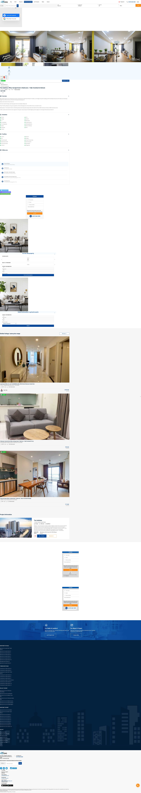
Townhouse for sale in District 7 (5, 678)
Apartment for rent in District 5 (5, 724)
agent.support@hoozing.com (6, 780)
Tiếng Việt (122, 1)
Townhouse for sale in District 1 (5, 676)
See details (34, 359)
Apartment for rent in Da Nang (5, 723)
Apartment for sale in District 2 (5, 651)
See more (64, 333)
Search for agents (4, 771)
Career (48, 1)
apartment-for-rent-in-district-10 (6, 726)
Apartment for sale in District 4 (5, 654)
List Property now (50, 635)
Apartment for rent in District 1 (5, 716)
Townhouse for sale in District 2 (5, 668)
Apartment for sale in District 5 (5, 663)
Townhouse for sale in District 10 (6, 683)
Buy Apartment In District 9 (5, 661)
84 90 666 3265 (19, 756)
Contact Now (76, 635)
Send (20, 763)
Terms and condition (3, 791)
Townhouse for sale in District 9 (5, 681)
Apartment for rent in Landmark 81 (6, 693)
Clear (138, 5)
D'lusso (1, 745)
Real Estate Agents (28, 1)
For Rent (2, 83)
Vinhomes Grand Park (4, 740)
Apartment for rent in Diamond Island (6, 702)
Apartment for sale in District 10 (5, 659)
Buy (11, 1)
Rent (15, 1)
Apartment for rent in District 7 (5, 714)
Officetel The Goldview (5, 86)
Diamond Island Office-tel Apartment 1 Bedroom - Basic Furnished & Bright (15, 498)
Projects (21, 1)
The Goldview (38, 520)
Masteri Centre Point (3, 737)
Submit (28, 325)
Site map (13, 791)
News (43, 1)
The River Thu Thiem (3, 742)
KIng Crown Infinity (3, 732)
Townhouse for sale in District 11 (6, 685)
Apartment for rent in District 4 (5, 719)
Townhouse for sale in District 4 (5, 674)
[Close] (54, 254)
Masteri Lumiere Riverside (4, 733)
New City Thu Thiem (3, 735)
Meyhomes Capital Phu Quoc (5, 738)
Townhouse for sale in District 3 (5, 670)
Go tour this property (28, 275)
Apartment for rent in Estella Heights (6, 704)
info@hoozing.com (4, 778)
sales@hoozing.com (5, 775)
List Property (36, 1)
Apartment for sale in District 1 (5, 652)
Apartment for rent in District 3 (5, 721)
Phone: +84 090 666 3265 (4, 758)
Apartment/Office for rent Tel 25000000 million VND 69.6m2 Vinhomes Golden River (17, 384)
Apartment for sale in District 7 (5, 656)
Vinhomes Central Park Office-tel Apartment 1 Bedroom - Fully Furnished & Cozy (17, 441)
